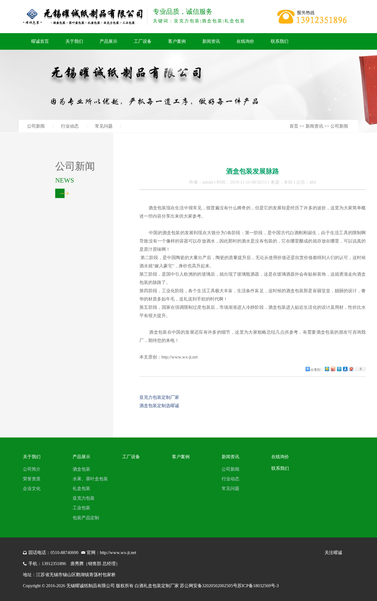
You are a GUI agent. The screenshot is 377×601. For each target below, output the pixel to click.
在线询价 (245, 41)
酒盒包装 (81, 469)
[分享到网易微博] (351, 368)
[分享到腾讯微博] (339, 368)
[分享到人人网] (345, 368)
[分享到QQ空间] (327, 368)
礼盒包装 (81, 488)
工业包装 (81, 507)
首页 (294, 126)
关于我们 (74, 41)
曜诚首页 (40, 41)
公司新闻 (36, 126)
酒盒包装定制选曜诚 (159, 405)
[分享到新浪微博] (333, 368)
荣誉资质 (32, 478)
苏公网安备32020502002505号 (208, 585)
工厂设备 (143, 41)
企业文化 (32, 488)
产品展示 (108, 41)
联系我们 (279, 41)
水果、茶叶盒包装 (90, 478)
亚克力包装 (84, 498)
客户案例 (177, 41)
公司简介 (32, 469)
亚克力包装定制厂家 (159, 397)
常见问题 (104, 126)
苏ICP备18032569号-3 (258, 585)
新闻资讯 (211, 41)
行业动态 (70, 126)
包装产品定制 (86, 517)
